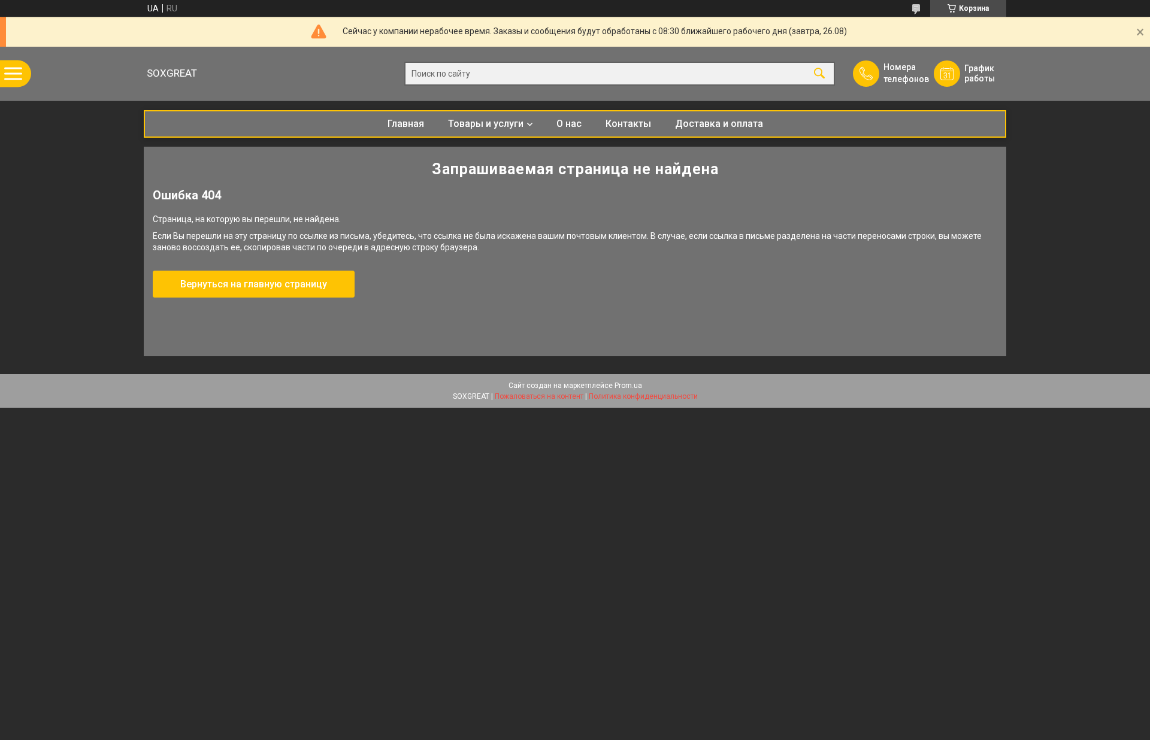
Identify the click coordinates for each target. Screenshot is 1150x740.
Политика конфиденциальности (643, 396)
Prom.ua (628, 385)
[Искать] (819, 74)
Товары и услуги (485, 123)
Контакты (628, 123)
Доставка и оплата (719, 123)
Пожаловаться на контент (539, 396)
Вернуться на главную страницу (253, 284)
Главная (406, 123)
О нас (569, 123)
